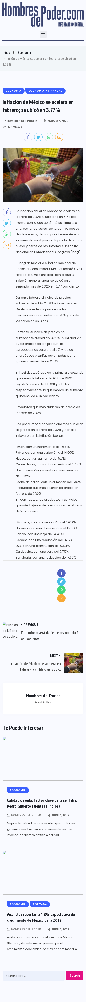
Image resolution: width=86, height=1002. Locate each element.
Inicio (6, 52)
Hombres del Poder (26, 815)
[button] (43, 34)
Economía (24, 52)
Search (75, 976)
